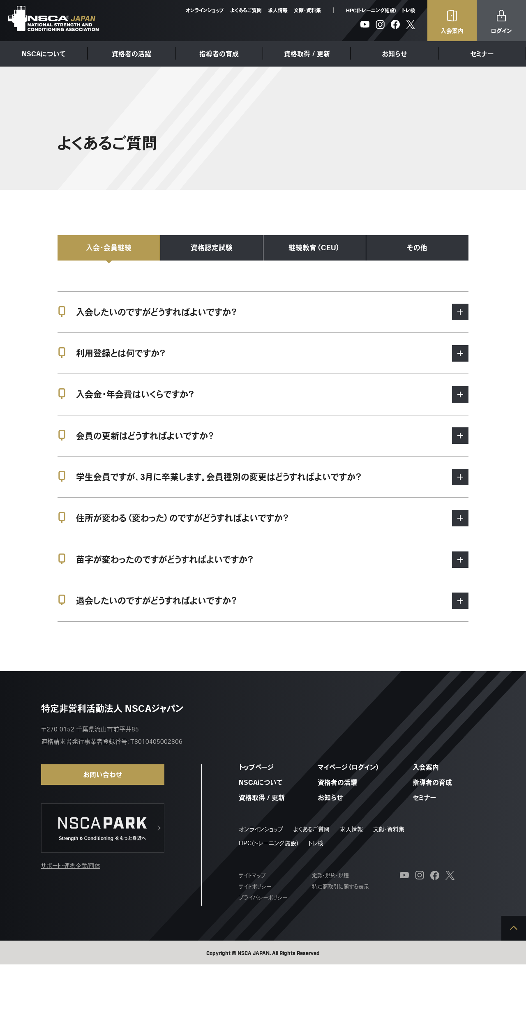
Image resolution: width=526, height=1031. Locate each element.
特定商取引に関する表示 (340, 886)
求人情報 (278, 10)
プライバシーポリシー (263, 897)
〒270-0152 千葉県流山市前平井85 (90, 729)
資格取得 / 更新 (307, 54)
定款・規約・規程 (330, 875)
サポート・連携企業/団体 (70, 866)
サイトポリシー (255, 886)
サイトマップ (252, 875)
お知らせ (394, 54)
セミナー (482, 54)
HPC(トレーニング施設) (371, 10)
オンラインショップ (205, 10)
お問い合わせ (102, 774)
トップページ (256, 767)
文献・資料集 (307, 10)
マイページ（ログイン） (349, 767)
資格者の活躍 (131, 54)
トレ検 (408, 10)
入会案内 (426, 767)
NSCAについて (44, 54)
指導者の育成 (219, 54)
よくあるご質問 (246, 10)
